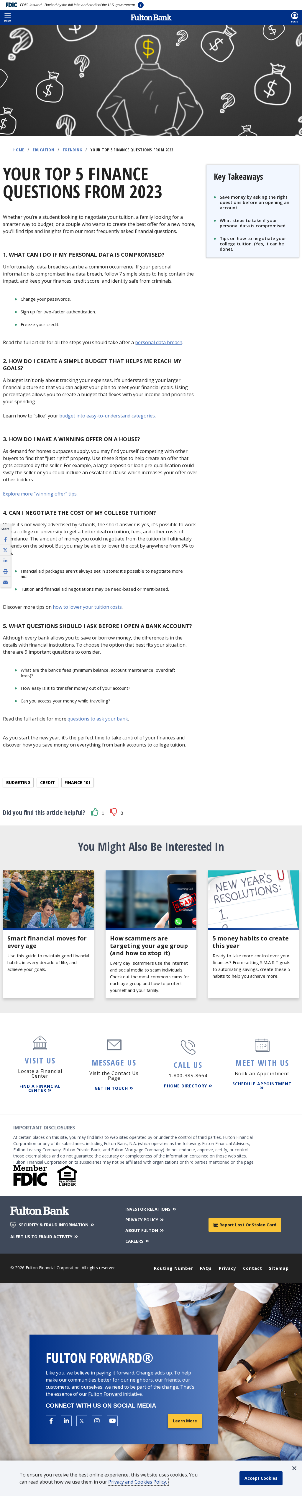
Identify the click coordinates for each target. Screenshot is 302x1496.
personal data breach (158, 342)
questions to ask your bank (98, 718)
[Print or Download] (5, 571)
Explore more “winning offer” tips (40, 493)
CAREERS (135, 1241)
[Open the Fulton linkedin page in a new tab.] (66, 1421)
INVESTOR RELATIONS (148, 1209)
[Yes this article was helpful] (96, 813)
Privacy (227, 1268)
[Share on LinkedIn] (5, 561)
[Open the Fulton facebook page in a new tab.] (51, 1421)
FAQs (206, 1268)
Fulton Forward (105, 1394)
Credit (47, 782)
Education (43, 150)
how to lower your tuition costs (87, 607)
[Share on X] (5, 550)
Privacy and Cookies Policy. (138, 1482)
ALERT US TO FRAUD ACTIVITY (41, 1236)
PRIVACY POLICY (142, 1220)
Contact (252, 1268)
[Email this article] (5, 582)
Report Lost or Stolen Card (247, 1225)
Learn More (185, 1421)
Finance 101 (78, 782)
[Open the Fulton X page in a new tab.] (81, 1421)
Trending (72, 150)
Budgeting (18, 782)
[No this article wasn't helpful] (115, 813)
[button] (7, 17)
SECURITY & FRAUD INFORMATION (54, 1225)
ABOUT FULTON (142, 1230)
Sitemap (279, 1268)
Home (18, 150)
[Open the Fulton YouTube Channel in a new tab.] (112, 1421)
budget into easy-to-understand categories (107, 415)
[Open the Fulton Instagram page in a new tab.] (97, 1421)
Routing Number (173, 1268)
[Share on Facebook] (5, 539)
